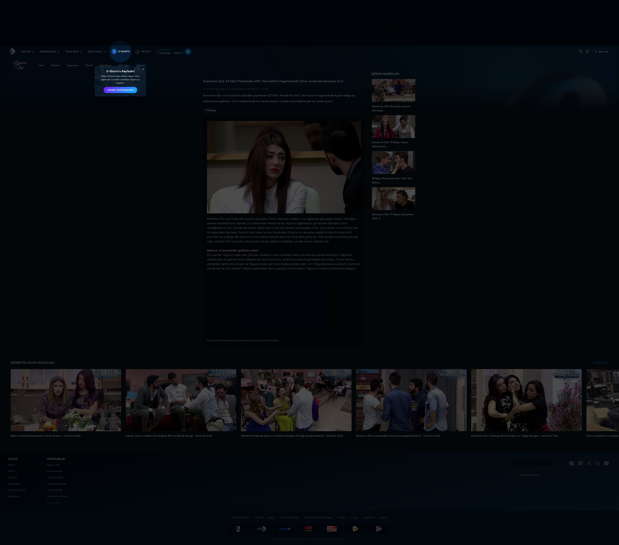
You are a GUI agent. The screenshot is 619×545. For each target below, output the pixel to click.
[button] (143, 69)
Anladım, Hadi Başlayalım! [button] (120, 90)
